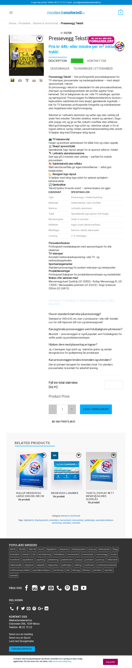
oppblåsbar (27, 559)
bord (41, 549)
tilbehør (86, 570)
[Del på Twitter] (23, 609)
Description (58, 60)
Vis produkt (24, 499)
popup (79, 559)
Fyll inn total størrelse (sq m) (63, 385)
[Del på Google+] (40, 609)
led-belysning (44, 554)
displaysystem (41, 520)
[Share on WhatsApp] (12, 609)
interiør (25, 554)
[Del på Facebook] (17, 609)
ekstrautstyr (104, 549)
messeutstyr (77, 520)
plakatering (53, 559)
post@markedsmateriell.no (87, 2)
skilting (78, 565)
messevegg (102, 554)
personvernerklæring (62, 661)
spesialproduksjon (104, 520)
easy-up (92, 549)
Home (12, 23)
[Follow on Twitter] (43, 588)
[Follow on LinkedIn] (75, 588)
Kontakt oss (96, 60)
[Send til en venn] (28, 609)
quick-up (100, 559)
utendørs (67, 523)
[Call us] (59, 588)
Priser (77, 60)
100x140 (32, 549)
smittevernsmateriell (106, 565)
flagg (115, 549)
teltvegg (76, 570)
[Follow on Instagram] (35, 588)
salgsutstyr (53, 565)
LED (33, 554)
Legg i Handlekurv (96, 409)
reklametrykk (15, 565)
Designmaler (60, 68)
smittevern (89, 565)
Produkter (25, 23)
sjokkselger (89, 520)
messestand (65, 520)
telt (67, 570)
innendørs (54, 520)
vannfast (76, 523)
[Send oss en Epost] (51, 588)
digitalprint (29, 520)
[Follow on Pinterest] (67, 588)
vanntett (13, 575)
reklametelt (112, 559)
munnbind (14, 559)
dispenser (64, 549)
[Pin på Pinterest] (34, 609)
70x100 (22, 549)
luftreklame (59, 554)
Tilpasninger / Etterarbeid (93, 68)
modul (114, 554)
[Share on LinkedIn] (46, 609)
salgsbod (28, 565)
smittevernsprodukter (20, 570)
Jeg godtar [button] (110, 661)
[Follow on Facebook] (26, 588)
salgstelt (41, 565)
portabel (89, 559)
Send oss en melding (21, 634)
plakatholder (67, 559)
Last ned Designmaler (21, 641)
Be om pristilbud (63, 421)
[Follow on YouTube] (83, 588)
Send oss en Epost (19, 637)
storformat (57, 523)
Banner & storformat (45, 23)
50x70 (12, 549)
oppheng (40, 559)
